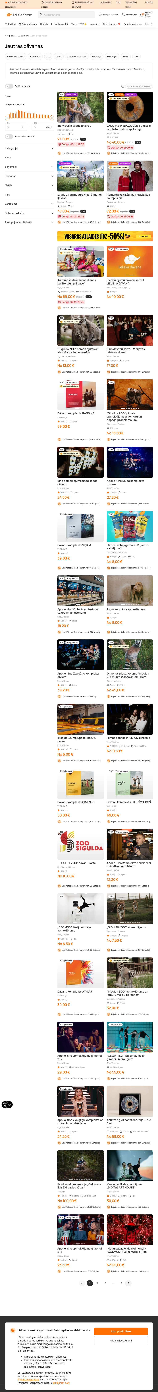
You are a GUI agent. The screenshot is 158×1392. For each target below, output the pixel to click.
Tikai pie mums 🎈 (111, 24)
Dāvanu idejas (29, 24)
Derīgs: (66, 144)
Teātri (58, 56)
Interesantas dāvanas (76, 56)
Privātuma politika (28, 1379)
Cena (8, 96)
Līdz (36, 123)
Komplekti (63, 24)
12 (121, 1283)
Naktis (8, 185)
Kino (136, 56)
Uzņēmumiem (105, 2)
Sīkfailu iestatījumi (121, 1340)
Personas (10, 176)
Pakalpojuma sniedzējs (18, 222)
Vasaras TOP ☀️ (79, 24)
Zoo (48, 56)
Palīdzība (149, 2)
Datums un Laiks (14, 213)
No (8, 123)
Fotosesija (96, 56)
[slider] (7, 118)
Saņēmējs (11, 166)
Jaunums (94, 24)
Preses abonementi (15, 56)
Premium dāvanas (132, 24)
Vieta (45, 24)
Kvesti (125, 56)
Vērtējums (11, 204)
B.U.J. (118, 2)
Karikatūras (35, 56)
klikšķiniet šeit (61, 1383)
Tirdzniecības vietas (131, 4)
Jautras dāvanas (39, 35)
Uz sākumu (23, 35)
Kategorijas (12, 148)
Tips (7, 194)
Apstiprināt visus (121, 1331)
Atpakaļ (11, 35)
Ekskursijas (112, 56)
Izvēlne (12, 24)
